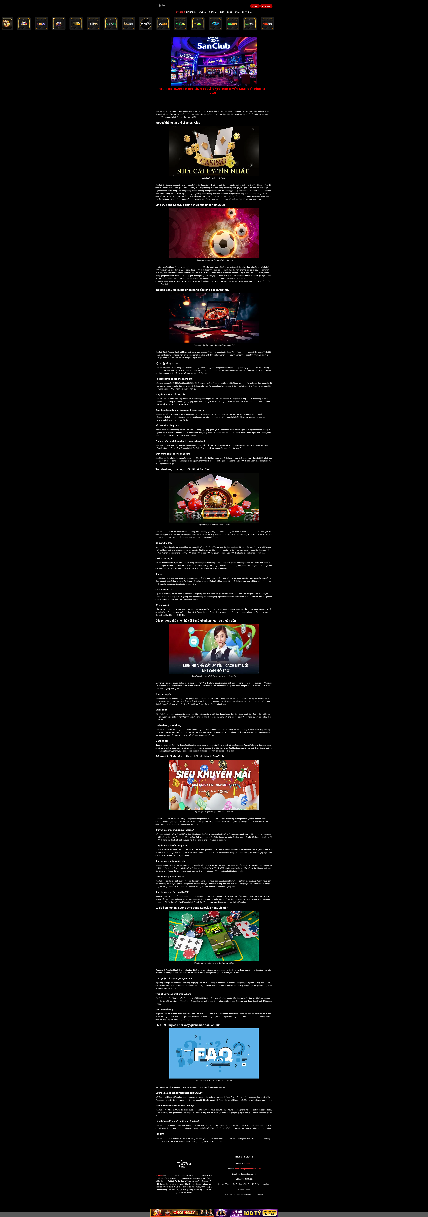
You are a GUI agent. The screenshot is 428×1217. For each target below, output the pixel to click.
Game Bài (202, 12)
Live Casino (191, 12)
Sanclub (179, 12)
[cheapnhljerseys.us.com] (166, 5)
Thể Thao (213, 12)
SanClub (249, 1164)
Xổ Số (229, 12)
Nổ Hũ (222, 12)
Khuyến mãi (247, 12)
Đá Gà (237, 12)
